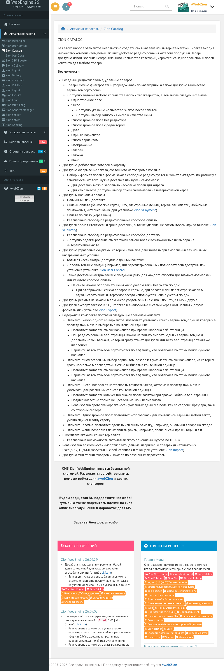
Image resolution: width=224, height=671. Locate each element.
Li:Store (106, 572)
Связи (169, 628)
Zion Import (12, 70)
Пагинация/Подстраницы (197, 616)
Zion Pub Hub (13, 85)
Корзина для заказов (76, 597)
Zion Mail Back (14, 56)
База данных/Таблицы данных (81, 593)
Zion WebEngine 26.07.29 (79, 559)
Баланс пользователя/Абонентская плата (170, 586)
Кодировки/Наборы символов (165, 599)
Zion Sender (13, 115)
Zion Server (12, 120)
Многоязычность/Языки (161, 611)
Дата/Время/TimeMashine (181, 590)
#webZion (105, 478)
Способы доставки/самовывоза (165, 632)
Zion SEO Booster (16, 60)
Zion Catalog (13, 51)
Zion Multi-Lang (15, 105)
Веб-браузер (154, 590)
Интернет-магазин (114, 593)
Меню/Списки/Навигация (172, 607)
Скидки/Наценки (102, 597)
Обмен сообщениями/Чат (162, 616)
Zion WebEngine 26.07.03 (79, 611)
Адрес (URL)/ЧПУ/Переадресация (167, 582)
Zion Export (12, 90)
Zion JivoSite (13, 95)
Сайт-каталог (154, 628)
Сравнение (154, 637)
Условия (169, 637)
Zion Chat (11, 100)
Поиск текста (155, 620)
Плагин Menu (154, 559)
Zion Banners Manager (19, 110)
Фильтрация (185, 637)
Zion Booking (13, 125)
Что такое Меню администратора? (170, 646)
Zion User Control (112, 270)
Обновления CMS (189, 611)
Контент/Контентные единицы (165, 603)
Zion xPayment (14, 80)
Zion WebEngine (15, 41)
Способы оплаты (74, 601)
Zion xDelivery (14, 65)
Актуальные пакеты (84, 28)
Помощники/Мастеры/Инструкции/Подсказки (174, 624)
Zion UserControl (16, 46)
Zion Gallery (13, 75)
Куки (150, 607)
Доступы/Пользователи (161, 595)
